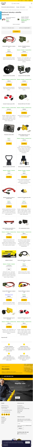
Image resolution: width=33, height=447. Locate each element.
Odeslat (17, 397)
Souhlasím (27, 442)
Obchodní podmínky (20, 407)
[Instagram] (5, 414)
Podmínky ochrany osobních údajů (23, 408)
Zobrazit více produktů (16, 24)
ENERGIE (3, 421)
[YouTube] (7, 414)
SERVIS (2, 423)
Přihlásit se (20, 428)
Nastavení (5, 444)
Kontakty (18, 412)
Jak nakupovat (19, 405)
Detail (9, 269)
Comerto (31, 444)
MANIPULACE (3, 418)
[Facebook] (2, 414)
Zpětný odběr (19, 411)
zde (22, 442)
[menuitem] (7, 7)
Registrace (29, 0)
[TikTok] (9, 414)
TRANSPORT (3, 420)
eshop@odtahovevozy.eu (7, 410)
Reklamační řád (20, 409)
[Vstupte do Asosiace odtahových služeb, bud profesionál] (14, 440)
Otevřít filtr (16, 31)
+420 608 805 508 (8, 376)
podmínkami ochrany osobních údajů (21, 394)
